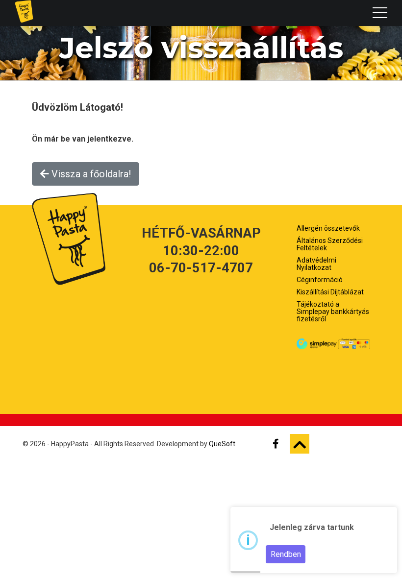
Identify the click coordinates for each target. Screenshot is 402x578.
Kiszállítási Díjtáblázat (330, 292)
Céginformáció (320, 280)
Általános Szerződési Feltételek (330, 244)
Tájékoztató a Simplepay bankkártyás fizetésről (333, 311)
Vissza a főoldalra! (90, 174)
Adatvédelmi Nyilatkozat (316, 263)
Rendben (286, 554)
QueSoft (222, 444)
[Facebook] (280, 444)
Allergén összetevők (328, 228)
